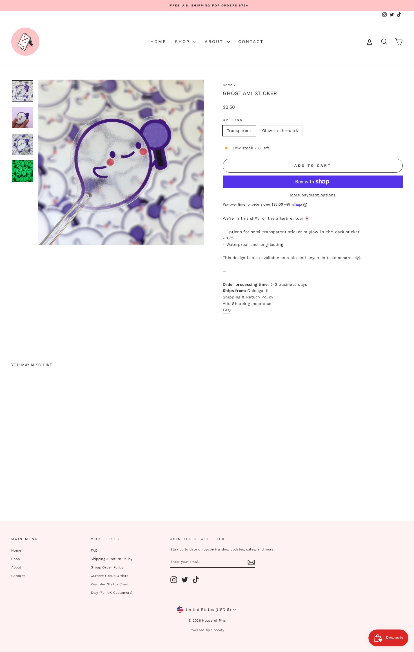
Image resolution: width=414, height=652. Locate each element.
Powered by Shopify (207, 630)
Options (233, 120)
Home (158, 41)
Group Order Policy (107, 567)
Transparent (239, 130)
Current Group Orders (109, 576)
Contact (251, 41)
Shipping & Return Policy (248, 297)
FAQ (94, 550)
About (215, 41)
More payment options (313, 195)
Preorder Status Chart (110, 584)
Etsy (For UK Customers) (111, 593)
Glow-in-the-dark (280, 130)
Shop (183, 41)
